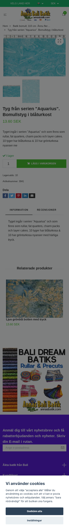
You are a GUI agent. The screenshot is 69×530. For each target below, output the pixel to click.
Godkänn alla (34, 511)
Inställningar (34, 520)
